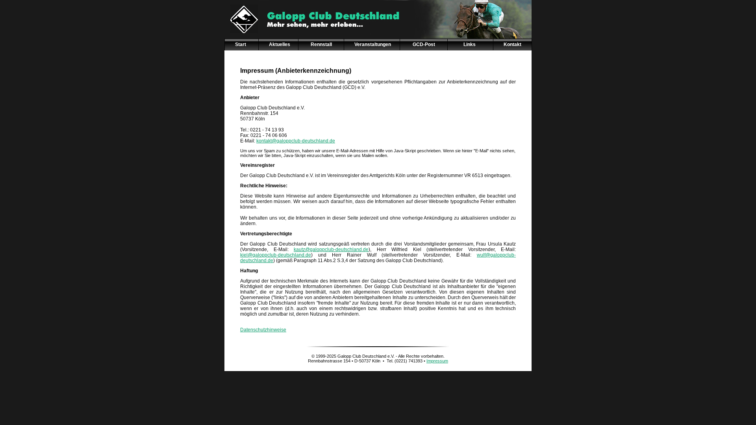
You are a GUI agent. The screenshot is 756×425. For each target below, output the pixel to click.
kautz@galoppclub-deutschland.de (331, 249)
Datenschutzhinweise (263, 330)
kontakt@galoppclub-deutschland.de (295, 141)
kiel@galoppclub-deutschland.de (275, 255)
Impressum (437, 360)
